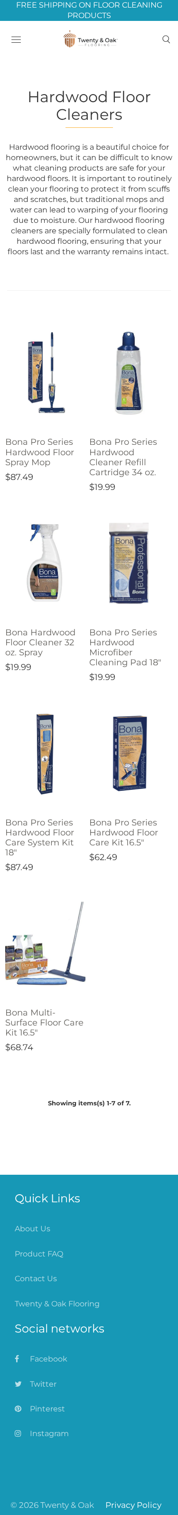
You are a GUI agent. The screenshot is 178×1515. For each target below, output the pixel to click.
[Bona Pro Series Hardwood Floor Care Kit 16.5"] (129, 753)
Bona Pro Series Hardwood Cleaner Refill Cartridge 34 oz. (123, 457)
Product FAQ (39, 1253)
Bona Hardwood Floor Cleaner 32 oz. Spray (40, 642)
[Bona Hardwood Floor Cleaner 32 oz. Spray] (45, 563)
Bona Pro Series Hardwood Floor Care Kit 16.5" (123, 832)
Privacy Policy (133, 1505)
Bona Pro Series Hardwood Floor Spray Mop (39, 452)
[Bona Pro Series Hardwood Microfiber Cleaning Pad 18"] (129, 563)
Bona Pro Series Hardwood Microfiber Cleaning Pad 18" (125, 647)
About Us (32, 1228)
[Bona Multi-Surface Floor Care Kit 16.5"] (45, 943)
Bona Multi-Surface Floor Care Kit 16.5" (44, 1022)
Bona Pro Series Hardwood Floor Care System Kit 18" (39, 837)
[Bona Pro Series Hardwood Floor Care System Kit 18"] (45, 753)
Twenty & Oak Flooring (57, 1303)
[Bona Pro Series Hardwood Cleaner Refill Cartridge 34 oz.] (129, 373)
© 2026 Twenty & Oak (52, 1505)
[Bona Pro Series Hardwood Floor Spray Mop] (45, 373)
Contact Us (36, 1278)
